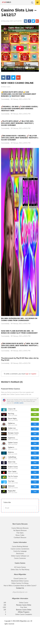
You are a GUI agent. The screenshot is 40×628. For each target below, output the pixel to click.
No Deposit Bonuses (20, 530)
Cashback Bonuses (20, 537)
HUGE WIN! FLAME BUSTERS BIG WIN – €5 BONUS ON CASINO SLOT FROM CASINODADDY (19, 332)
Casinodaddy (5, 99)
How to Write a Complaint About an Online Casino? (20, 585)
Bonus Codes (20, 535)
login (27, 374)
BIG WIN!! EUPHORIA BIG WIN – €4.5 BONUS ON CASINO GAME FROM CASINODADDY (19, 319)
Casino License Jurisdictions (20, 549)
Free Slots (23, 607)
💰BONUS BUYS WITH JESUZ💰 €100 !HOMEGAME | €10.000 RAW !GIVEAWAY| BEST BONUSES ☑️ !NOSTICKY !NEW (18, 94)
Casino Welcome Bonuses (20, 528)
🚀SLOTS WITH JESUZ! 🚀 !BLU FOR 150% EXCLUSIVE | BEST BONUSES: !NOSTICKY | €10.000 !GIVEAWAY (17, 123)
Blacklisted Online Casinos (20, 581)
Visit (35, 409)
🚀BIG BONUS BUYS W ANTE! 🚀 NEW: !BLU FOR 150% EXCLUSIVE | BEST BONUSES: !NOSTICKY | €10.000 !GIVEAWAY (19, 345)
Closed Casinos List (20, 578)
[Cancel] (37, 398)
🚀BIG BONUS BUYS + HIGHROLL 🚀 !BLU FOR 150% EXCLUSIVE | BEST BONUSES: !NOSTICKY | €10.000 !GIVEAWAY (19, 138)
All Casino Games (20, 567)
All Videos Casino (5, 86)
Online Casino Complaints (23, 614)
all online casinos (18, 403)
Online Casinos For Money (20, 583)
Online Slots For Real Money (20, 569)
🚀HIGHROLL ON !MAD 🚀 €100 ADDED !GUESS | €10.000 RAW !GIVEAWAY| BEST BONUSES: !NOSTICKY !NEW (19, 109)
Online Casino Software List (20, 556)
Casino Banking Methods (20, 546)
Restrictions (20, 553)
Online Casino (23, 602)
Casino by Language (20, 551)
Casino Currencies (20, 558)
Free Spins (20, 533)
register (33, 374)
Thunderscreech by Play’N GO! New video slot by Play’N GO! (20, 359)
